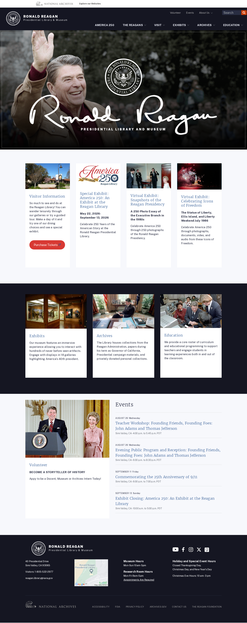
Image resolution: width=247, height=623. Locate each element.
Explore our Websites (90, 3)
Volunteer (175, 12)
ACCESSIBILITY (100, 607)
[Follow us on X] (199, 551)
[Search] (244, 12)
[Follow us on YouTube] (176, 551)
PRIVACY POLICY (135, 607)
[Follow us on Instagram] (190, 551)
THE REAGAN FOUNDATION (207, 607)
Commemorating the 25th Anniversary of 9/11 (156, 477)
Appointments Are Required (139, 579)
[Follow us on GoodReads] (207, 551)
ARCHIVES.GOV (158, 607)
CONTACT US (179, 607)
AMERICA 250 (104, 25)
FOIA (117, 607)
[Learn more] (47, 218)
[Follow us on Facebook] (183, 551)
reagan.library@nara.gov (39, 578)
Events (190, 12)
